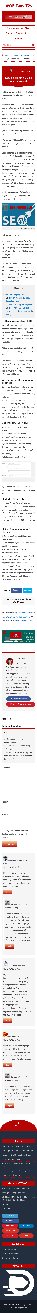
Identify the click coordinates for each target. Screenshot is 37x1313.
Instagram (11, 1231)
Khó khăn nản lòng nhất (17, 308)
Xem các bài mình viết (21, 704)
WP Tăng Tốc (20, 5)
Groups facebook (19, 699)
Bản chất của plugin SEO (14, 294)
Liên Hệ (5, 1204)
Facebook (11, 1221)
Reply (7, 892)
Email (5, 815)
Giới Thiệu (6, 1209)
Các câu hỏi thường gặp (11, 1159)
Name (5, 802)
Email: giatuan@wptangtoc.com (13, 1193)
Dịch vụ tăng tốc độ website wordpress (16, 1146)
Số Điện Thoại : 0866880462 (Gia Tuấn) (16, 1188)
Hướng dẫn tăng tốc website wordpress (16, 1155)
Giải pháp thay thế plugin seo (19, 304)
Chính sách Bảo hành (10, 1254)
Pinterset (11, 1235)
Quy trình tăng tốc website (11, 1175)
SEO (30, 620)
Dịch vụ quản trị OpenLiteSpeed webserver (17, 1151)
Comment (6, 767)
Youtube (11, 1226)
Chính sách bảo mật (9, 1249)
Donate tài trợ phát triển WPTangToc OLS (17, 1171)
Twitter (27, 1226)
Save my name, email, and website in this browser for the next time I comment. (17, 834)
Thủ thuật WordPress (23, 617)
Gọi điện (11, 1216)
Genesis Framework (21, 620)
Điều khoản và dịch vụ (10, 1258)
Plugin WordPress (20, 613)
